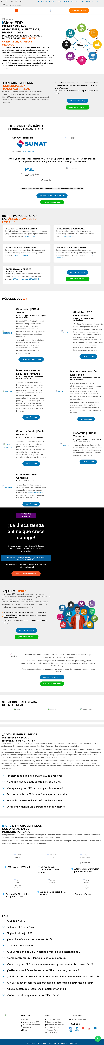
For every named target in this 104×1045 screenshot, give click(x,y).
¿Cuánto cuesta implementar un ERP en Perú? (33, 995)
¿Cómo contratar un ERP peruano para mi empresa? (36, 958)
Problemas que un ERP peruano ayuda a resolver (34, 775)
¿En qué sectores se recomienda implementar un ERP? (37, 988)
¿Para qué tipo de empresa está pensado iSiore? (34, 781)
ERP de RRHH (34, 279)
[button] (16, 10)
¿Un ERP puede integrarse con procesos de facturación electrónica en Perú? (50, 982)
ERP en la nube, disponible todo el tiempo (48, 869)
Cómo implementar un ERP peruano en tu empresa (36, 806)
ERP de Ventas (29, 236)
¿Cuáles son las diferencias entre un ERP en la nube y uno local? (43, 970)
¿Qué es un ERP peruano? (21, 945)
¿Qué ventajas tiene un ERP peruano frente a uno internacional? (43, 951)
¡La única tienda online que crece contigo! (26, 531)
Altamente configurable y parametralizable (86, 870)
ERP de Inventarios (67, 236)
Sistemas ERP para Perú (20, 927)
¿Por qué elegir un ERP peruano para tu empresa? (35, 788)
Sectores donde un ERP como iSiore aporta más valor (37, 794)
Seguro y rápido (83, 894)
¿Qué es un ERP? (16, 920)
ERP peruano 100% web (19, 867)
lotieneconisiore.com (35, 492)
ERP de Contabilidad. (20, 279)
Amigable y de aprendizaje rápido (53, 893)
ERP (13, 47)
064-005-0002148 (27, 151)
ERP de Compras (21, 255)
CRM (24, 337)
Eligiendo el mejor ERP (19, 933)
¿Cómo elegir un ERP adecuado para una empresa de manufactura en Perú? (50, 964)
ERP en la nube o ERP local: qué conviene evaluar (34, 800)
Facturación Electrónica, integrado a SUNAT (18, 895)
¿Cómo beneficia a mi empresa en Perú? (29, 939)
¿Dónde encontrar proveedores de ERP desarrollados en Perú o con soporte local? (53, 976)
